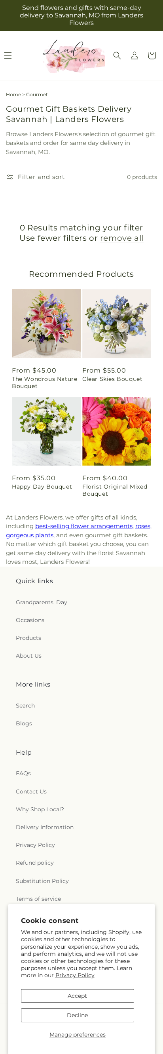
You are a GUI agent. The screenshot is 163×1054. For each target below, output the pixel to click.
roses (142, 526)
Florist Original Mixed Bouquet (114, 490)
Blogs (24, 723)
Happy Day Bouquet (42, 486)
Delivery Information (45, 827)
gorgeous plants (29, 535)
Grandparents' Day (41, 602)
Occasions (30, 620)
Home (13, 94)
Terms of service (38, 898)
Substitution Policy (42, 881)
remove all (122, 238)
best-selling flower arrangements (84, 526)
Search (25, 705)
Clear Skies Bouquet (112, 378)
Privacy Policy (75, 975)
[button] (117, 55)
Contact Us (31, 791)
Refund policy (35, 862)
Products (28, 637)
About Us (29, 655)
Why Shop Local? (40, 809)
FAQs (23, 773)
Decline (77, 1015)
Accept (77, 995)
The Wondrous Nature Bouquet (44, 382)
